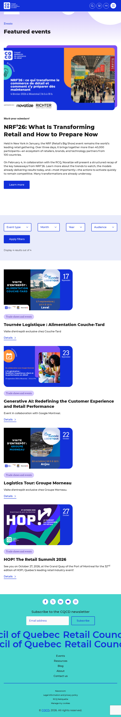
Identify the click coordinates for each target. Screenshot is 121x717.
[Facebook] (45, 602)
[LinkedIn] (60, 602)
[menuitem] (60, 656)
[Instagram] (75, 602)
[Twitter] (53, 602)
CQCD (45, 710)
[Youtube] (68, 602)
